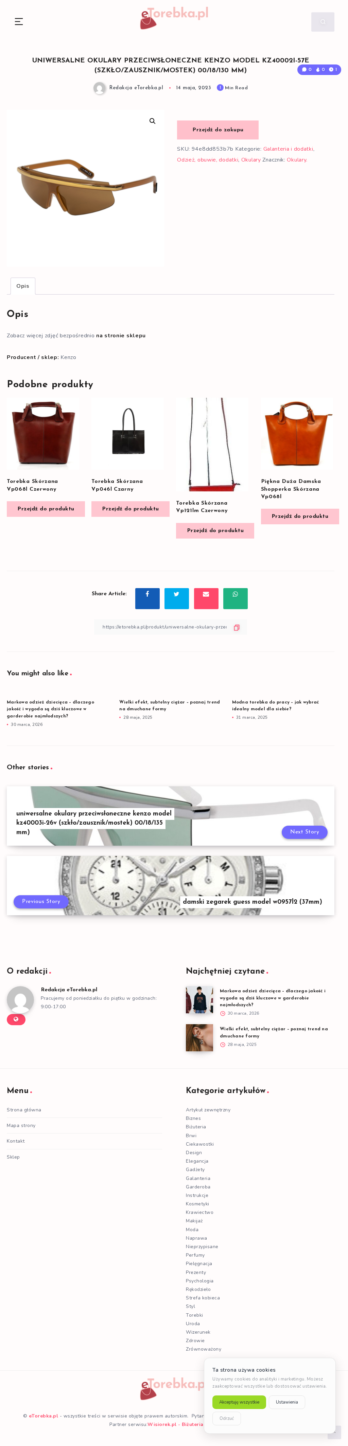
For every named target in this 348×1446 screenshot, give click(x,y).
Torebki (194, 1315)
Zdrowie (195, 1340)
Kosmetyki (197, 1204)
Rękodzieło (198, 1289)
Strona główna (24, 1110)
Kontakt (16, 1141)
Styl (190, 1306)
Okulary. (297, 160)
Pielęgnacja (199, 1263)
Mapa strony (21, 1125)
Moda (192, 1229)
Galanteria (198, 1178)
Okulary (251, 160)
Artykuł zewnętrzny (208, 1110)
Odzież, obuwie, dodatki (207, 160)
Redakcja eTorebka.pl (69, 990)
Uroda (193, 1323)
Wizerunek (198, 1332)
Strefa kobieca (203, 1298)
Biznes (193, 1118)
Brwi (191, 1135)
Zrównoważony (203, 1349)
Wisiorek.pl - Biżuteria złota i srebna (193, 1424)
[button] (152, 121)
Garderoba (198, 1187)
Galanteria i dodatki (288, 149)
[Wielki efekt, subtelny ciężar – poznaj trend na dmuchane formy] (199, 1037)
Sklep (13, 1157)
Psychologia (200, 1281)
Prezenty (196, 1272)
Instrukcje (197, 1195)
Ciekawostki (200, 1144)
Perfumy (195, 1255)
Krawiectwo (199, 1212)
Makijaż (194, 1221)
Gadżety (195, 1169)
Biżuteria (196, 1127)
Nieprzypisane (202, 1246)
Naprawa (196, 1238)
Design (194, 1152)
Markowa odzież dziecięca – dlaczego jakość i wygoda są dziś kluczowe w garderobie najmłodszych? (50, 709)
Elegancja (197, 1161)
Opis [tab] (23, 286)
